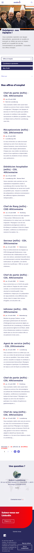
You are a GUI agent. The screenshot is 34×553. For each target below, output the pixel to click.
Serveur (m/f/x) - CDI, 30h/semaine (15, 242)
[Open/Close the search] (31, 2)
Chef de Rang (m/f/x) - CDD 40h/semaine (16, 207)
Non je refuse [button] (26, 543)
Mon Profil (6, 68)
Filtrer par (4, 76)
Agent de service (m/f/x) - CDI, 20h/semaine (17, 344)
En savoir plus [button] (6, 550)
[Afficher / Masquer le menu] (3, 2)
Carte (17, 488)
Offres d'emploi (8, 58)
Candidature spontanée (10, 63)
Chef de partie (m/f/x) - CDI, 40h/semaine (16, 94)
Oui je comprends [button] (25, 547)
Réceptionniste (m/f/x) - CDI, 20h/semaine (16, 131)
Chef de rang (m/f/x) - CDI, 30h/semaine (15, 413)
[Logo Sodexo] (17, 2)
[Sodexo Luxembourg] (5, 536)
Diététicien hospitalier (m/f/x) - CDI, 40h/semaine (16, 169)
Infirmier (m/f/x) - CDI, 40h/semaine (15, 310)
